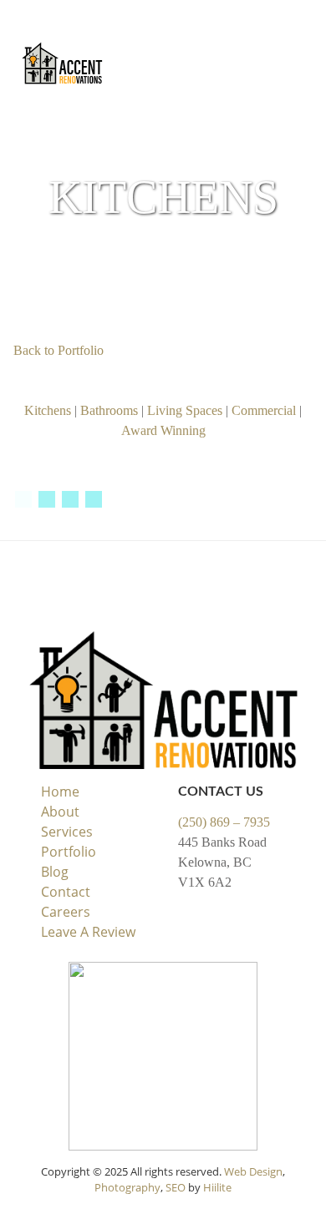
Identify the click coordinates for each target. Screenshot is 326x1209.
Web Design (253, 1171)
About (60, 811)
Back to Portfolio (58, 350)
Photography (127, 1187)
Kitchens (47, 410)
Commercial (264, 410)
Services (67, 831)
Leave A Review (88, 932)
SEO (176, 1187)
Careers (65, 912)
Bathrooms (109, 410)
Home (60, 791)
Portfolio (68, 851)
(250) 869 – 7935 (224, 822)
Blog (55, 871)
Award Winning (163, 430)
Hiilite (217, 1187)
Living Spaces (184, 410)
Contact (65, 892)
